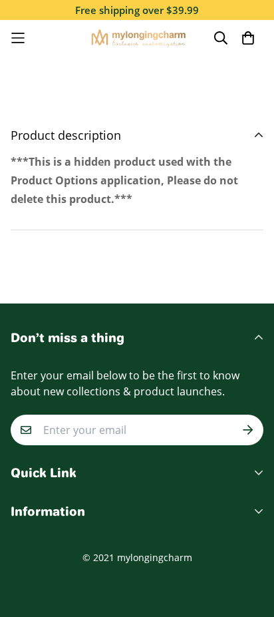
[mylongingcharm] (137, 37)
